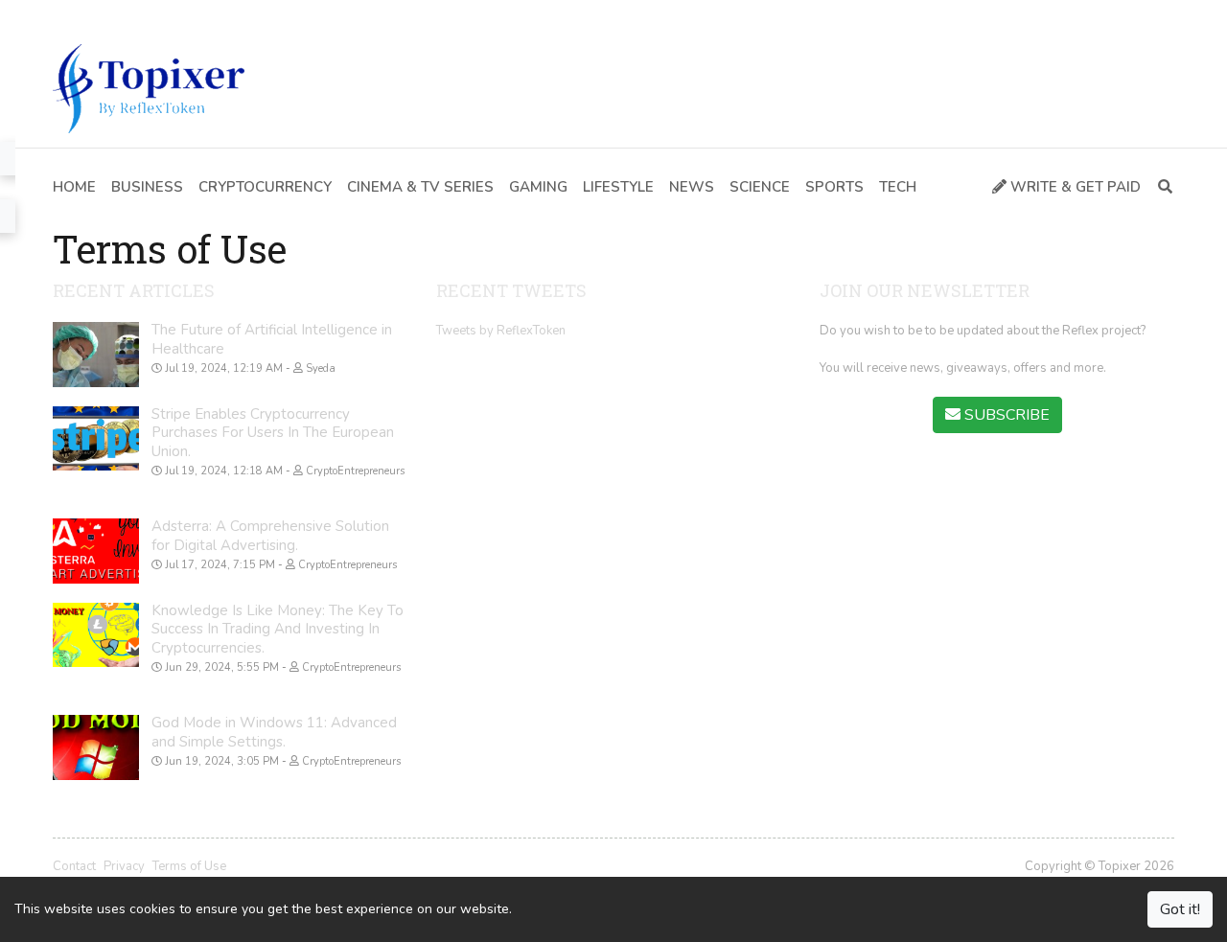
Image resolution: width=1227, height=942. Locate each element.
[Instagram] (146, 14)
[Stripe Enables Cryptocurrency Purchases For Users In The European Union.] (96, 438)
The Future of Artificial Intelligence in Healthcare (271, 339)
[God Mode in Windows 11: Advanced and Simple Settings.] (96, 747)
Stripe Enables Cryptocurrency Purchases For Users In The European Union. (272, 432)
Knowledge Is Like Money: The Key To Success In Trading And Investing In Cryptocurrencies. (277, 629)
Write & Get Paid (1074, 186)
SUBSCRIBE (1005, 414)
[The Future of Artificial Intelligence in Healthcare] (96, 354)
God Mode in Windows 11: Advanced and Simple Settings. (274, 732)
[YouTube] (118, 14)
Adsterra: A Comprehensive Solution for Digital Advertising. (270, 536)
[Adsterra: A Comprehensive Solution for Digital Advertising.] (96, 551)
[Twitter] (90, 14)
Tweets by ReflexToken (501, 330)
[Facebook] (61, 14)
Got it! (1180, 909)
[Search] (1161, 187)
